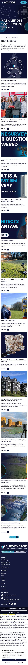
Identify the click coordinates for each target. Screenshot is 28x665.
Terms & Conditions (22, 608)
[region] (14, 656)
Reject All (20, 662)
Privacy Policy (11, 610)
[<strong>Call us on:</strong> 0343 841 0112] (2, 595)
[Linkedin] (9, 604)
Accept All (14, 659)
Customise (7, 662)
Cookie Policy (8, 657)
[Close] (26, 649)
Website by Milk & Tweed (14, 612)
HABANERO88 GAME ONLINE (7, 614)
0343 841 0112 (10, 595)
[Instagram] (12, 604)
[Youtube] (15, 604)
